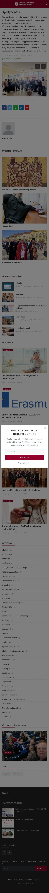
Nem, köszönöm (24, 463)
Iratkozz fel (24, 457)
